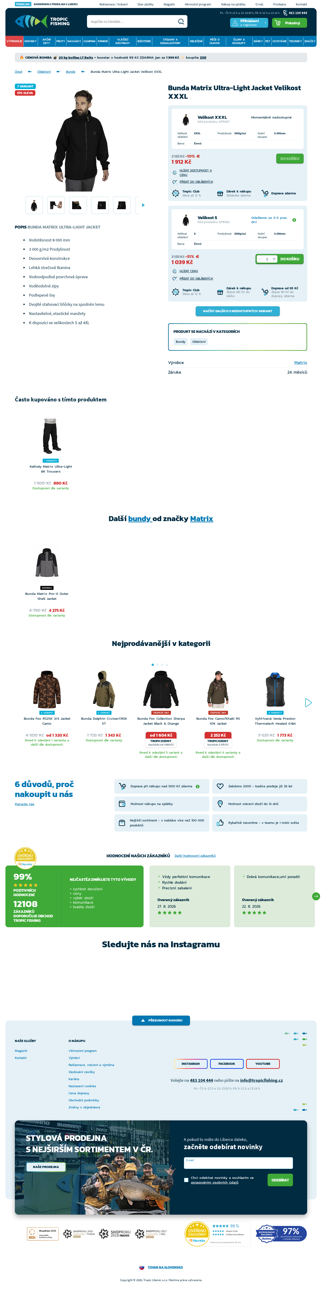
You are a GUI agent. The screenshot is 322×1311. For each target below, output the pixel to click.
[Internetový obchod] (42, 21)
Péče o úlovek (215, 41)
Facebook (227, 1063)
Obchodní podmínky (84, 1100)
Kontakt (301, 4)
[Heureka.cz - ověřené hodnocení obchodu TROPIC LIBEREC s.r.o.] (218, 1233)
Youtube (262, 1063)
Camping (89, 41)
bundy (140, 518)
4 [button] (167, 665)
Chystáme (279, 41)
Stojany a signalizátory (170, 41)
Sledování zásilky (82, 1072)
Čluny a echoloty (239, 41)
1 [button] (153, 665)
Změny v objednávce (84, 1107)
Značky (309, 41)
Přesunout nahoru (165, 1020)
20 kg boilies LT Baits (76, 57)
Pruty (60, 41)
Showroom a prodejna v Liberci (47, 4)
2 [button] (157, 665)
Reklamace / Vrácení (113, 4)
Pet (267, 41)
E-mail (190, 1160)
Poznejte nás (24, 804)
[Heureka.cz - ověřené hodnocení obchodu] (25, 858)
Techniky (295, 41)
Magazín (169, 4)
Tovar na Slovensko (165, 1267)
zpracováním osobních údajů (215, 1182)
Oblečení (196, 41)
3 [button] (162, 665)
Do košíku (290, 158)
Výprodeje (14, 41)
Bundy (70, 71)
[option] (34, 205)
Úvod (18, 71)
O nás (259, 4)
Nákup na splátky (233, 4)
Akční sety (46, 41)
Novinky (31, 41)
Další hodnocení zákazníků (195, 855)
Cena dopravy (79, 1093)
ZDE (203, 57)
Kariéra (74, 1079)
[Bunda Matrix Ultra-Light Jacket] (34, 205)
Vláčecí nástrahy (123, 41)
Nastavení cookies (82, 1086)
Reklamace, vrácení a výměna (91, 1064)
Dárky (258, 41)
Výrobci (74, 1057)
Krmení (103, 41)
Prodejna (279, 4)
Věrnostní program (198, 4)
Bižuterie (144, 41)
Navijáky (74, 41)
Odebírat (280, 1180)
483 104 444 (201, 1080)
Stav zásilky (145, 4)
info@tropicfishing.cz (261, 1080)
